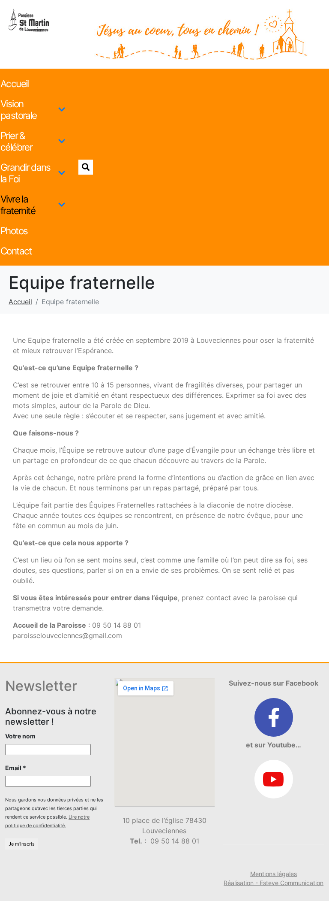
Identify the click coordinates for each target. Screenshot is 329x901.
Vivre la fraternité (17, 204)
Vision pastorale (18, 109)
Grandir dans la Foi (25, 172)
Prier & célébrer (16, 141)
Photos (13, 230)
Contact (16, 251)
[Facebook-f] (273, 717)
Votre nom (20, 736)
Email (15, 767)
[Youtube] (273, 779)
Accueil (14, 83)
